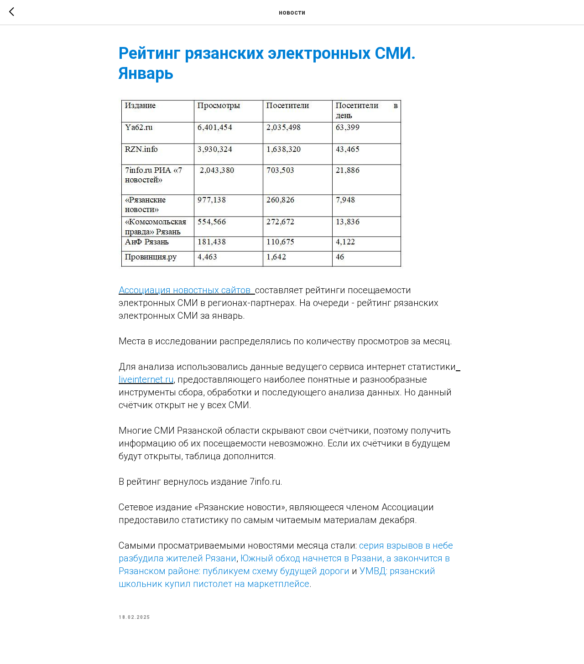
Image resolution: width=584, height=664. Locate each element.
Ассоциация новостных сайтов (187, 290)
